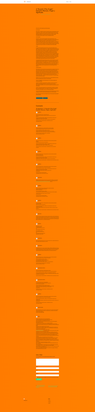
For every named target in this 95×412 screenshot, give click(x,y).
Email (37, 370)
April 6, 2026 (39, 246)
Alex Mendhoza (43, 14)
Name (37, 366)
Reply (36, 135)
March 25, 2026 (40, 224)
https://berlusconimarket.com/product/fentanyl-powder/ (43, 181)
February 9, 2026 (40, 164)
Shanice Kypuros (40, 245)
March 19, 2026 (40, 178)
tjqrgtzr (39, 316)
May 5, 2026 (39, 294)
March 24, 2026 (40, 214)
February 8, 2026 (40, 152)
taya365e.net (39, 125)
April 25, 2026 (39, 268)
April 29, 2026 (39, 280)
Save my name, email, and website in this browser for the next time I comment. (47, 377)
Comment (37, 358)
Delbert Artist (39, 213)
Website (37, 373)
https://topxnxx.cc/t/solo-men (39, 330)
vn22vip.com (39, 223)
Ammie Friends (40, 177)
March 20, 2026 (40, 186)
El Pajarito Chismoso (48, 14)
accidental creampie (40, 307)
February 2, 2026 (40, 126)
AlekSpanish (29, 1)
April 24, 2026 (39, 255)
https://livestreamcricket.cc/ (41, 279)
